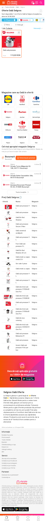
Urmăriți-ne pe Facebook (9, 461)
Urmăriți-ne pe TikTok (8, 468)
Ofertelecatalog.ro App (9, 444)
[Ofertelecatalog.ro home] (12, 3)
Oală (17, 7)
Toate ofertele (9, 7)
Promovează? (6, 437)
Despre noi (5, 447)
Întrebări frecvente (7, 435)
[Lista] (36, 2)
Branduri (4, 442)
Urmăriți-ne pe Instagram (9, 463)
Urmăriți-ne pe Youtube (9, 465)
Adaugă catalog (7, 449)
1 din (7, 28)
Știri (3, 452)
